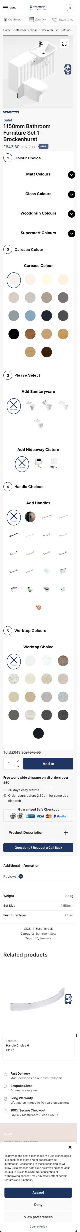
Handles (11, 1037)
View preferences (38, 1217)
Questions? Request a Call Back (38, 844)
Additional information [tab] (21, 862)
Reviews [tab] (12, 873)
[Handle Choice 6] (38, 997)
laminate (46, 935)
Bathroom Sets (70, 30)
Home (7, 30)
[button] (70, 1147)
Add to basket (48, 762)
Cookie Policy (38, 1226)
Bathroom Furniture (26, 30)
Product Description (26, 829)
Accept (38, 1192)
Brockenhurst (49, 30)
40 (36, 935)
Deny (38, 1205)
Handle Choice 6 (17, 1042)
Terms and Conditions (20, 1138)
